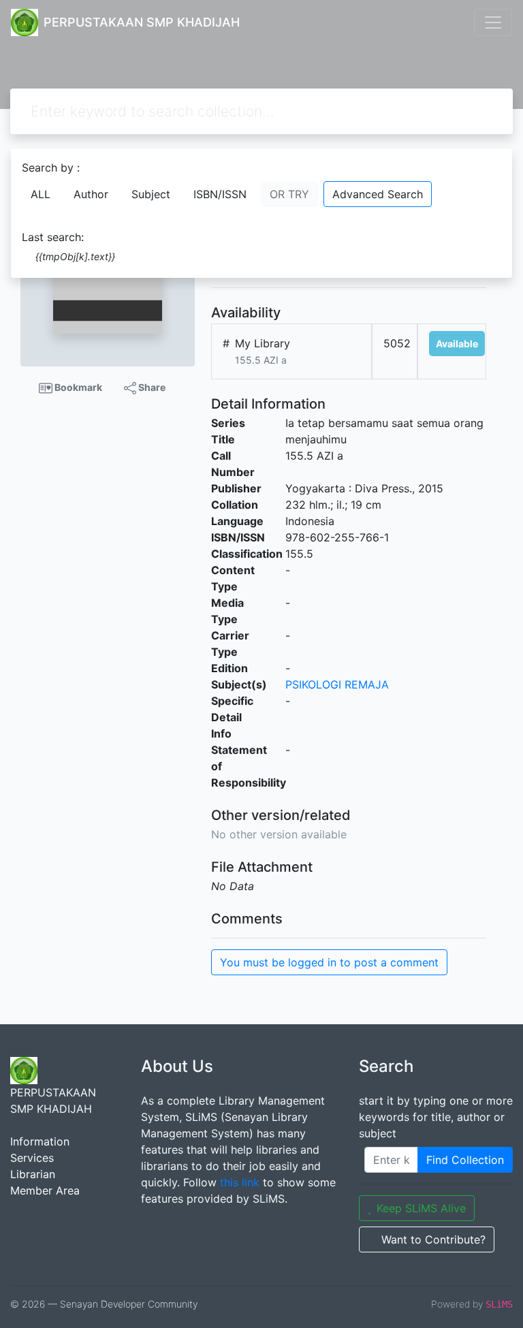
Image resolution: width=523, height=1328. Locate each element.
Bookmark (77, 387)
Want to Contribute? (433, 1239)
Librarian (32, 1174)
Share (150, 387)
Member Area (45, 1190)
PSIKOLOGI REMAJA (337, 684)
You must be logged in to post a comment (329, 962)
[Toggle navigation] (493, 22)
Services (32, 1158)
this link (239, 1182)
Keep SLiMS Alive (421, 1208)
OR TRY (289, 194)
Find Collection (465, 1160)
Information (39, 1141)
